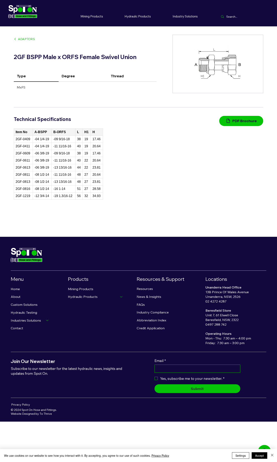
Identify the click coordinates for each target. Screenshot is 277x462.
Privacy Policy (20, 404)
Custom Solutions (24, 305)
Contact (17, 328)
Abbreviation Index (151, 320)
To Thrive (46, 414)
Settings (240, 455)
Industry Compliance (153, 312)
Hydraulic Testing (24, 312)
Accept (259, 455)
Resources (145, 289)
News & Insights (149, 297)
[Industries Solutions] (47, 320)
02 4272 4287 (216, 301)
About (15, 297)
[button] (138, 16)
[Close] (272, 455)
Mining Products (80, 289)
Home (15, 289)
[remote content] (58, 164)
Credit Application (151, 328)
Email (160, 361)
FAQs (141, 305)
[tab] (36, 76)
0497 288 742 (216, 324)
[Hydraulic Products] (121, 297)
